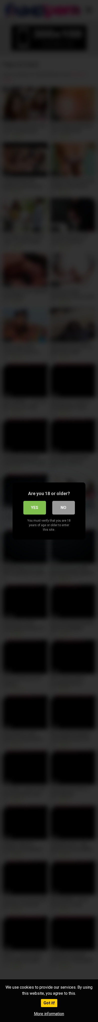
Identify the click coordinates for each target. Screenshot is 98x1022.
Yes (34, 507)
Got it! (49, 1003)
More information (49, 1013)
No (63, 507)
